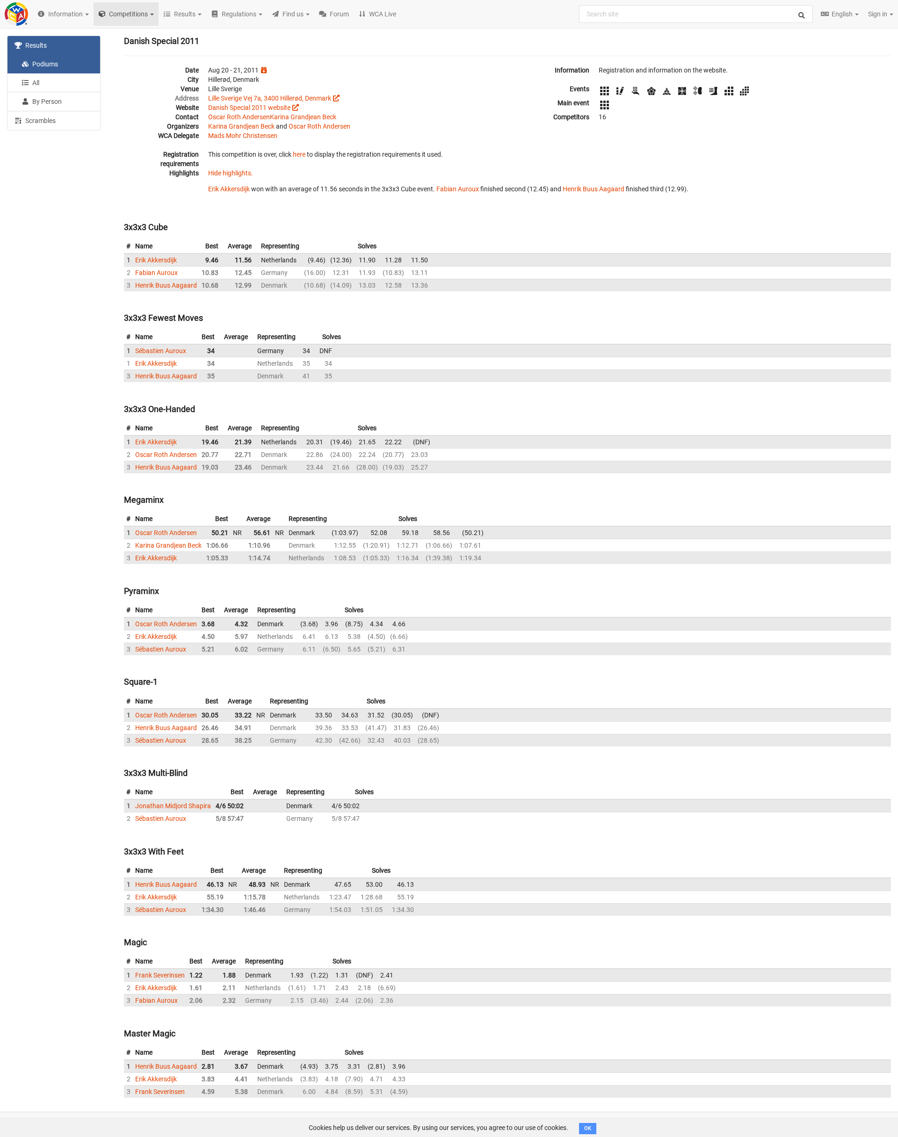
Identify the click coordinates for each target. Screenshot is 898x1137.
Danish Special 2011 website (249, 107)
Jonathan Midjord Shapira (173, 806)
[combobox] (696, 14)
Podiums (44, 64)
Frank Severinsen (160, 975)
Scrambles (40, 120)
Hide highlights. (230, 173)
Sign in (878, 14)
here (299, 154)
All (35, 83)
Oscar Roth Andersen (239, 117)
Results (35, 45)
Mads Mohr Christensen (242, 135)
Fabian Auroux (457, 189)
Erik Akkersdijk (229, 189)
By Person (46, 101)
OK (587, 1128)
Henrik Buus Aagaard (593, 189)
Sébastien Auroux (160, 351)
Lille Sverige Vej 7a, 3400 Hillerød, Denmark (269, 98)
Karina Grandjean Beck (303, 117)
